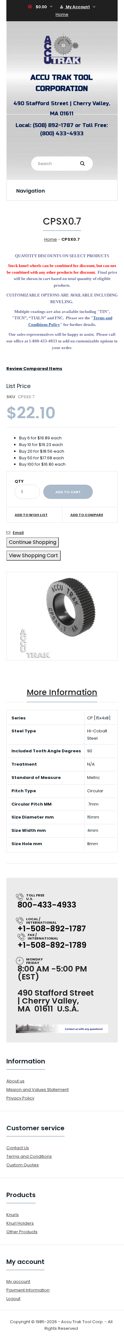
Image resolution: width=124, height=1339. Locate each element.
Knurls (12, 1215)
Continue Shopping (32, 542)
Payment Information (28, 1290)
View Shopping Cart (33, 555)
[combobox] (62, 163)
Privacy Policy (20, 1098)
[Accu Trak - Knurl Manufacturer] (62, 64)
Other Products (22, 1232)
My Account (77, 7)
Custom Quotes (22, 1165)
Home (62, 14)
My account (18, 1281)
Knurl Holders (20, 1223)
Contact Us (17, 1148)
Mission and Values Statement (37, 1090)
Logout (13, 1299)
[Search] (82, 163)
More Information (62, 692)
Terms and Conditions (29, 1156)
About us (15, 1081)
